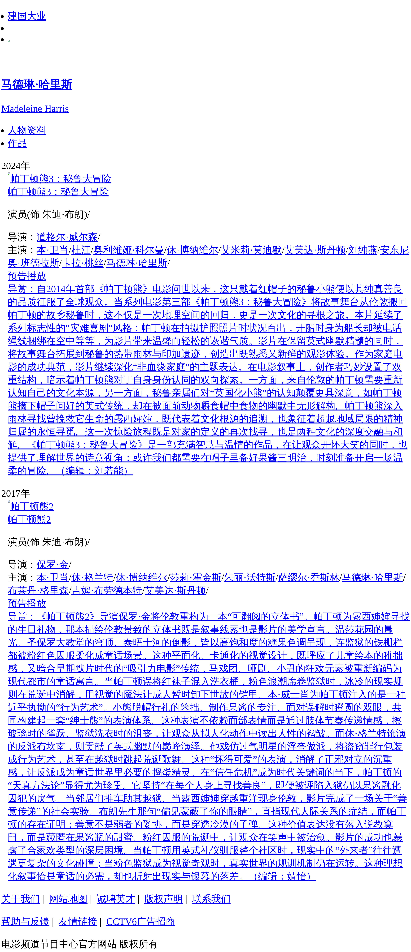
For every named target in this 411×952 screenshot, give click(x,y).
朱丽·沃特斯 (249, 577)
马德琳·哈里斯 (136, 263)
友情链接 (78, 921)
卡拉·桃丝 (83, 263)
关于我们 (20, 899)
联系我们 (211, 899)
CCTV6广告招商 (140, 921)
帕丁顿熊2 (29, 519)
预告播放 (27, 276)
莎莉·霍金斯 (195, 577)
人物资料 (27, 130)
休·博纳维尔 (192, 250)
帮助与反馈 (25, 921)
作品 (17, 143)
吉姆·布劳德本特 (106, 590)
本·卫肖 (53, 250)
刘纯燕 (362, 250)
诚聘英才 (116, 899)
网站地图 (68, 899)
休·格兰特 (92, 577)
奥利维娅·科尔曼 (128, 250)
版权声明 (163, 899)
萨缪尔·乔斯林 (308, 577)
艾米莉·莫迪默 (251, 250)
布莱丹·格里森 (38, 590)
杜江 (81, 250)
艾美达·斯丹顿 (315, 250)
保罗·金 (53, 564)
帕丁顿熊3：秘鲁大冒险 (58, 191)
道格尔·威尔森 (67, 237)
